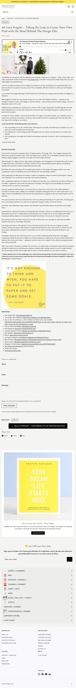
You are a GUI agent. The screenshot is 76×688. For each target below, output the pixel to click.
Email (4, 375)
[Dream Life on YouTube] (46, 674)
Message (5, 385)
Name (4, 364)
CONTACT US (42, 649)
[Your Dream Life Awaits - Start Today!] (38, 486)
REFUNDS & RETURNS (44, 640)
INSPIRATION (5, 664)
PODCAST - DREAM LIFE (9, 655)
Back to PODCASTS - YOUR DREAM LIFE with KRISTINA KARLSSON (39, 426)
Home (3, 18)
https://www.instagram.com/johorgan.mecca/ (34, 337)
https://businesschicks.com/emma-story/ (27, 342)
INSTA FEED (5, 661)
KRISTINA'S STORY (7, 637)
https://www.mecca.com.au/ (19, 335)
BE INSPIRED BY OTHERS (9, 643)
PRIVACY (40, 646)
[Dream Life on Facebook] (43, 674)
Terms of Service (47, 411)
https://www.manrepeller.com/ (23, 333)
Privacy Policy (36, 411)
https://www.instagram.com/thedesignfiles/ (37, 317)
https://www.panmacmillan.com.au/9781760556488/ (38, 344)
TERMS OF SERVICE (44, 643)
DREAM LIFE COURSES (8, 640)
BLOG (3, 658)
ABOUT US (5, 634)
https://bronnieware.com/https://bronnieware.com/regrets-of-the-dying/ (37, 340)
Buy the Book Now (38, 533)
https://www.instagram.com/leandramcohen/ (36, 331)
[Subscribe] (69, 559)
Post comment (9, 406)
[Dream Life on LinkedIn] (50, 674)
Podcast (5, 22)
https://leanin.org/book (29, 326)
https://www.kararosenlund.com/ (25, 328)
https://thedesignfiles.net (24, 315)
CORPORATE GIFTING (44, 634)
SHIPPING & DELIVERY (44, 637)
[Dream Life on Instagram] (39, 674)
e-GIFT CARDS (42, 655)
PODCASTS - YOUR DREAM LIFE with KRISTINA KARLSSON (23, 18)
